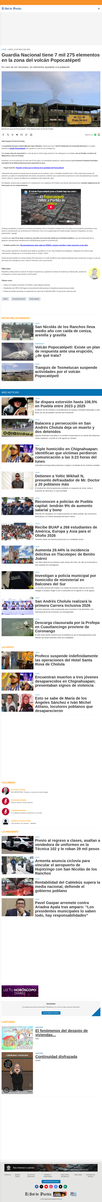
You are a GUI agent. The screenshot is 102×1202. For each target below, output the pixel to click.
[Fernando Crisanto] (6, 791)
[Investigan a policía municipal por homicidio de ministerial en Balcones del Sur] (17, 582)
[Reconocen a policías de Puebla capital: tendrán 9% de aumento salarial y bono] (17, 508)
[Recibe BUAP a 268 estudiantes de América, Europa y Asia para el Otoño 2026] (17, 533)
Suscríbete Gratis (51, 1013)
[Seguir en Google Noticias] (98, 134)
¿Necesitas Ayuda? (51, 1181)
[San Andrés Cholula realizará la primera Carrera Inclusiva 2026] (17, 606)
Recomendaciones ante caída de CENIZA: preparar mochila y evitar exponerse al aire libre (54, 245)
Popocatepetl (34, 299)
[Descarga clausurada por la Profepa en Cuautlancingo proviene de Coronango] (17, 629)
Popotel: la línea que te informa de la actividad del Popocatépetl (40, 168)
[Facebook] (3, 134)
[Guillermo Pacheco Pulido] (6, 822)
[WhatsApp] (12, 134)
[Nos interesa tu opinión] (51, 1168)
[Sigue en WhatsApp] (95, 134)
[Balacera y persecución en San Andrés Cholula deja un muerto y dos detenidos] (17, 430)
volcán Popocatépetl (17, 148)
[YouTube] (46, 1186)
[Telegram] (17, 134)
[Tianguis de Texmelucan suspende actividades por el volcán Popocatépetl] (17, 372)
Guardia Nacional (18, 299)
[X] (8, 134)
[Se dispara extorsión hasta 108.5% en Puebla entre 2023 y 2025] (17, 406)
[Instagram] (51, 1186)
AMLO (5, 299)
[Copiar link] (26, 134)
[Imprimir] (31, 134)
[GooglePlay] (65, 1186)
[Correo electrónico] (21, 134)
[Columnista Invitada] (6, 801)
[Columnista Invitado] (6, 812)
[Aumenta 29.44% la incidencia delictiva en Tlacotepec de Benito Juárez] (17, 557)
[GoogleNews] (56, 1186)
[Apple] (60, 1186)
